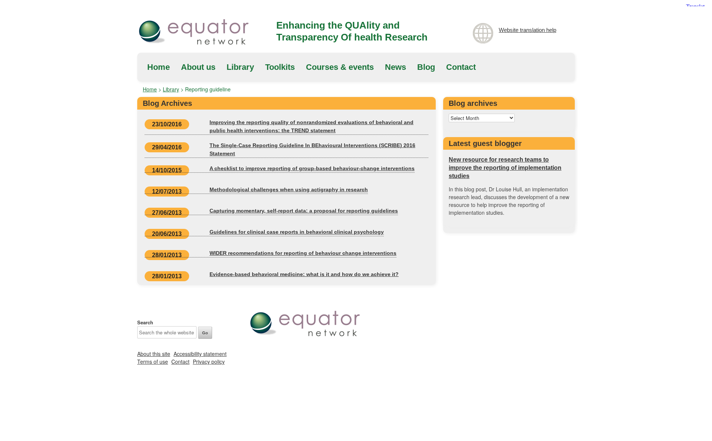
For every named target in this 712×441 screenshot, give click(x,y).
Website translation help (527, 30)
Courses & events (340, 67)
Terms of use (152, 361)
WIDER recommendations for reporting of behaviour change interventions (303, 253)
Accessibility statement (200, 353)
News (395, 67)
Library (240, 67)
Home (158, 67)
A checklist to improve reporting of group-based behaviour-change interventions (312, 168)
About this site (153, 353)
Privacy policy (209, 361)
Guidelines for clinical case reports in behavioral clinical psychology (297, 232)
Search (145, 322)
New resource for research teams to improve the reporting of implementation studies (505, 167)
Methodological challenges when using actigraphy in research (289, 189)
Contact (461, 67)
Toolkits (280, 67)
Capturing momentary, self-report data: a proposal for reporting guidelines (304, 211)
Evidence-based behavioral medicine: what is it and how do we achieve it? (304, 274)
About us (198, 67)
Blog (426, 67)
